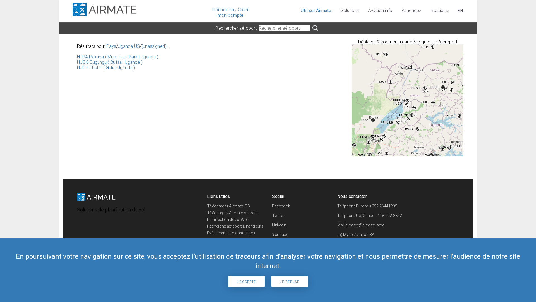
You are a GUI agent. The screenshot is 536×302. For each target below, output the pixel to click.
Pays (111, 46)
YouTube (280, 234)
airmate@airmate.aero (365, 225)
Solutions (350, 10)
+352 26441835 (383, 206)
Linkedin (279, 225)
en (460, 10)
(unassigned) (154, 46)
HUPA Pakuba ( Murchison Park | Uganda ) (117, 57)
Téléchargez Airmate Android (232, 213)
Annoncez (411, 10)
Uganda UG (129, 46)
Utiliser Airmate (316, 10)
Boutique (439, 10)
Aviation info (380, 10)
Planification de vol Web (228, 219)
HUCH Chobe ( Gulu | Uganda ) (106, 67)
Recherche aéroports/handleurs (235, 226)
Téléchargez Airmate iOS (228, 206)
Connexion (223, 9)
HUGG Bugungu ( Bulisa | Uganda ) (109, 62)
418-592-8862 (389, 215)
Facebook (281, 206)
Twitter (278, 215)
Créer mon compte (232, 12)
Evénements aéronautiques (231, 233)
